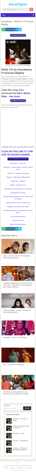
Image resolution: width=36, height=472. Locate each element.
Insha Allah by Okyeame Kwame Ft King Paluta (18, 189)
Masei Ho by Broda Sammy (18, 224)
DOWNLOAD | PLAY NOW (19, 35)
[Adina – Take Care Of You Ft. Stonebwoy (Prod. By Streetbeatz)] (18, 246)
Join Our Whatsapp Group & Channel (18, 159)
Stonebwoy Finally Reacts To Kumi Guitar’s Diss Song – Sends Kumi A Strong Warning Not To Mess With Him (17, 285)
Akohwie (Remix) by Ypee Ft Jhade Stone (18, 203)
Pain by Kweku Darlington (18, 216)
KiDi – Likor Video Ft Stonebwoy (13, 365)
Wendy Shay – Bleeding (18, 181)
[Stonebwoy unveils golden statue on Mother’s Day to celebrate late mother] (18, 382)
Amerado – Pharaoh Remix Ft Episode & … (21, 427)
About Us (5, 467)
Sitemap (22, 470)
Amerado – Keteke (18, 433)
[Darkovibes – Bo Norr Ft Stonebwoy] (18, 327)
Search (7, 405)
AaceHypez (18, 4)
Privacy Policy (29, 467)
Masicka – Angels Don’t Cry (18, 185)
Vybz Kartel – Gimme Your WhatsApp (18, 173)
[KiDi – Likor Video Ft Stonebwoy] (18, 355)
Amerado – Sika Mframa (20, 441)
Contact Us (15, 470)
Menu (3, 15)
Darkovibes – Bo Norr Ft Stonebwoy (15, 337)
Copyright (12, 467)
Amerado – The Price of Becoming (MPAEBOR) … (20, 449)
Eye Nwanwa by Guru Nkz (18, 193)
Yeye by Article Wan (18, 220)
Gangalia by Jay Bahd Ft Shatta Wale (18, 206)
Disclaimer (20, 467)
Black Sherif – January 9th (18, 163)
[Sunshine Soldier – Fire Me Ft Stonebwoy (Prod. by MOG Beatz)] (18, 300)
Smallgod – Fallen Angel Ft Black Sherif (18, 177)
